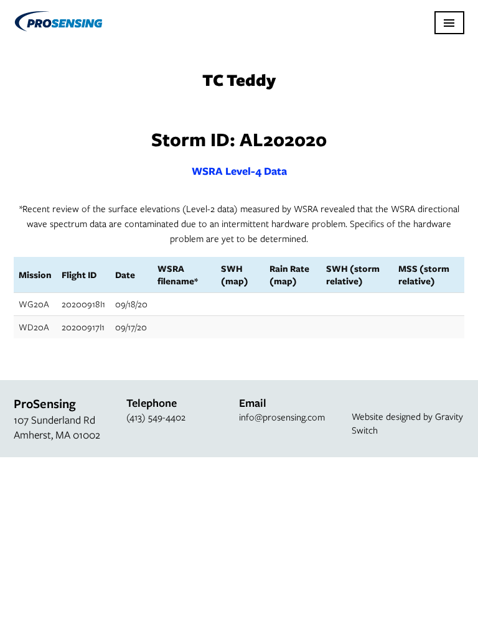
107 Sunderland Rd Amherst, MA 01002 (57, 427)
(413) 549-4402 (155, 417)
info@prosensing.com (282, 417)
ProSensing (58, 21)
